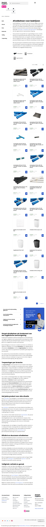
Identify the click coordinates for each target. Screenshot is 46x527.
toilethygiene (10, 458)
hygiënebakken (33, 29)
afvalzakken (20, 29)
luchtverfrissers (20, 430)
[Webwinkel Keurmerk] (28, 511)
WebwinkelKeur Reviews (24, 525)
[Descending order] (43, 65)
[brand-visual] (38, 494)
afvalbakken (26, 29)
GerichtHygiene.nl (19, 482)
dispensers (23, 458)
